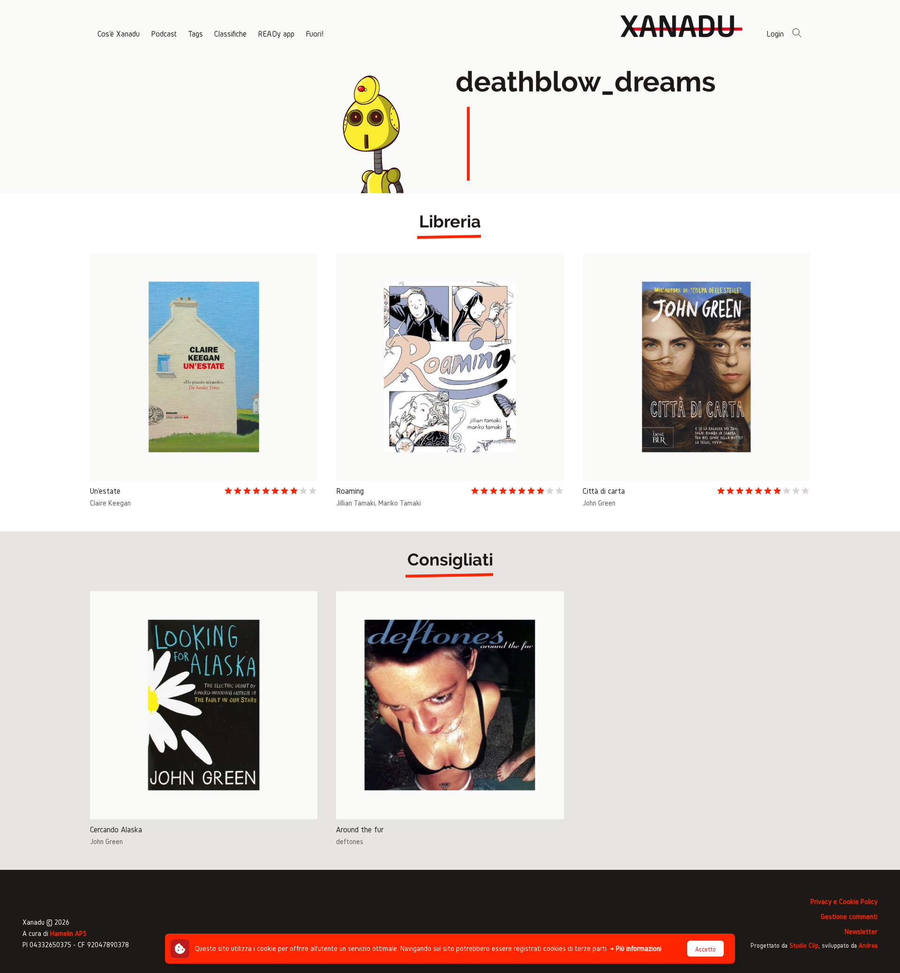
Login (775, 33)
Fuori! (314, 33)
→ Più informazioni (635, 948)
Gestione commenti (849, 916)
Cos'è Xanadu (119, 33)
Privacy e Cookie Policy (844, 901)
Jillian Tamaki (355, 503)
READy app (276, 33)
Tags (195, 33)
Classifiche (230, 33)
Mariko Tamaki (399, 503)
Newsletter (861, 931)
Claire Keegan (110, 503)
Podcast (164, 33)
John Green (599, 503)
